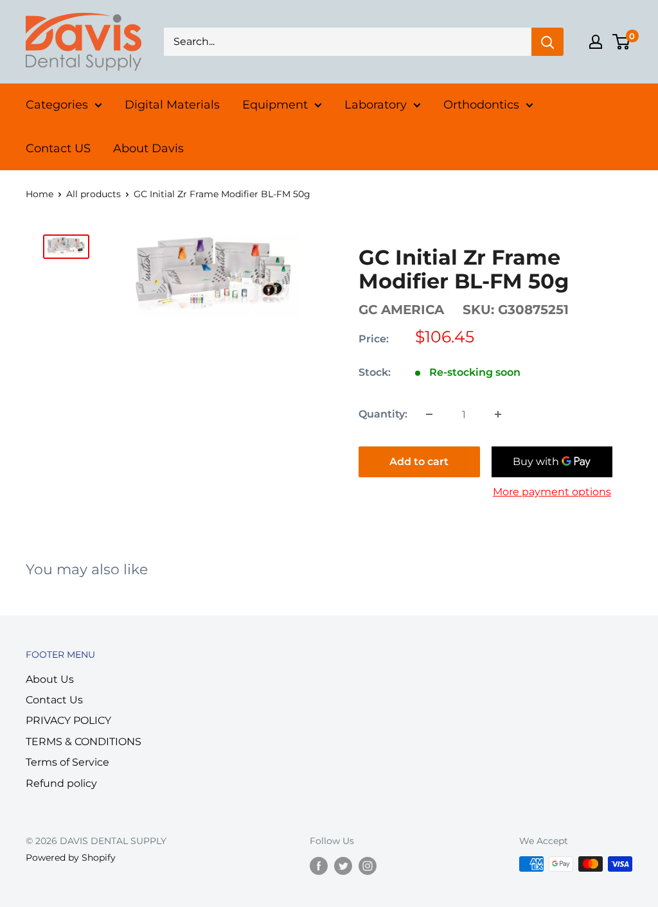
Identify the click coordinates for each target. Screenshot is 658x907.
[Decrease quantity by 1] (429, 414)
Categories (57, 105)
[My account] (595, 42)
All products (93, 194)
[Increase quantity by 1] (498, 414)
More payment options (552, 492)
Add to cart (419, 461)
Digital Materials (172, 105)
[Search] (547, 42)
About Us (50, 679)
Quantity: (383, 414)
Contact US (58, 148)
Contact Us (54, 700)
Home (39, 194)
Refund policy (61, 783)
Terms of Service (67, 762)
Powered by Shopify (71, 857)
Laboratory (375, 105)
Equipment (275, 105)
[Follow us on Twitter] (343, 865)
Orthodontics (481, 105)
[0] (622, 41)
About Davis (148, 148)
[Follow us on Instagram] (368, 865)
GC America (401, 309)
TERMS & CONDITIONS (83, 741)
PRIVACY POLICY (68, 720)
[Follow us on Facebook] (319, 865)
